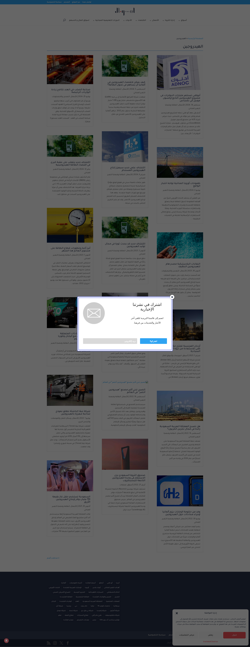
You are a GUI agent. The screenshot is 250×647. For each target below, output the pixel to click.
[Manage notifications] (6, 640)
